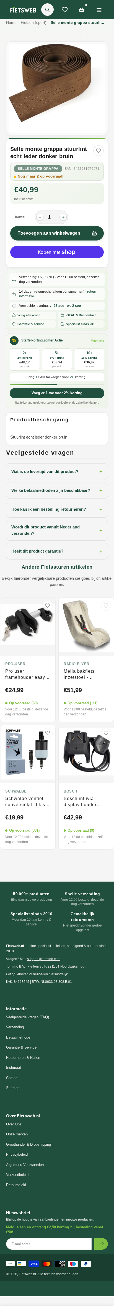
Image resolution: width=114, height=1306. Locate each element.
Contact (12, 1078)
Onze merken (17, 1134)
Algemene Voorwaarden (25, 1165)
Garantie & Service (21, 1047)
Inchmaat (13, 1067)
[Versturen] (101, 1244)
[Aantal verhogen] (63, 217)
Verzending (15, 1027)
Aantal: (21, 217)
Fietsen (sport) (33, 22)
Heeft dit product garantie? (57, 551)
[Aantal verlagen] (39, 217)
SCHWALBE (16, 791)
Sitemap (12, 1088)
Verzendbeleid (17, 1175)
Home (11, 22)
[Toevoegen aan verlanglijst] (98, 150)
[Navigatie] (99, 9)
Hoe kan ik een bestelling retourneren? (57, 509)
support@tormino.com (43, 959)
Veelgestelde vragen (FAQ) (27, 1017)
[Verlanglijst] (65, 10)
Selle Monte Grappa (38, 169)
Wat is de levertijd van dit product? (57, 472)
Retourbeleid (16, 1185)
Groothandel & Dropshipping (28, 1144)
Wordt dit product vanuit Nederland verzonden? (57, 530)
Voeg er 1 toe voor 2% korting (57, 393)
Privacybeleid (17, 1154)
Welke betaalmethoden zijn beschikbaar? (57, 490)
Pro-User (15, 664)
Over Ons (14, 1124)
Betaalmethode (18, 1037)
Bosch (70, 791)
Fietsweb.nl (27, 1274)
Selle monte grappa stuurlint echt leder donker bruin (78, 22)
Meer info (97, 340)
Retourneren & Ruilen (23, 1058)
